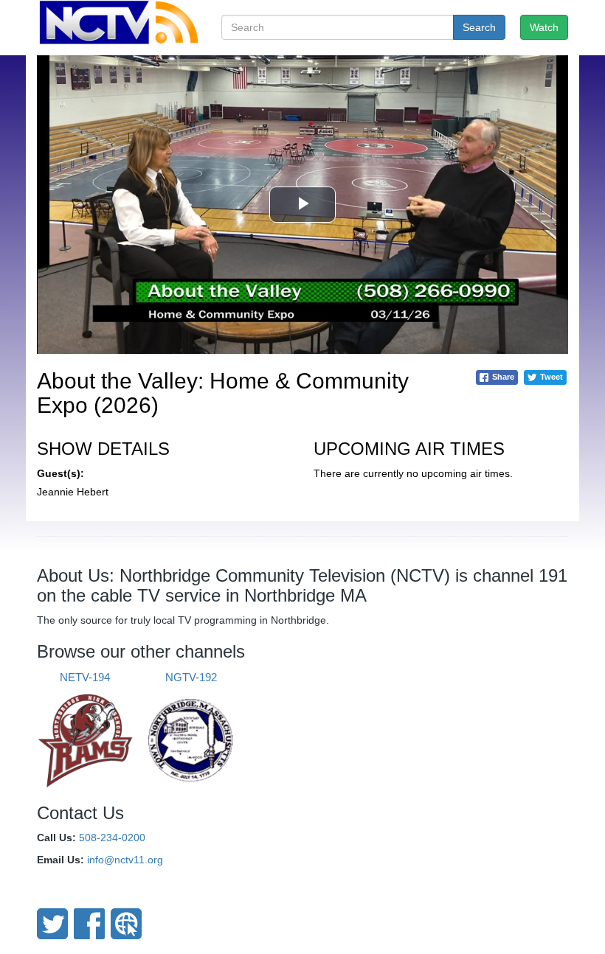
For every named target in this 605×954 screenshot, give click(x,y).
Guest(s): (60, 473)
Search (479, 27)
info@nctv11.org (125, 860)
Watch (544, 27)
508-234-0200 (112, 837)
